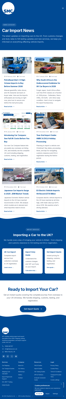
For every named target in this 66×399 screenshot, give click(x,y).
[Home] (8, 8)
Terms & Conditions (56, 371)
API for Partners (38, 374)
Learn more (38, 390)
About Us (20, 365)
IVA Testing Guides (39, 371)
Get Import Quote (31, 309)
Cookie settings (55, 380)
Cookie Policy (54, 368)
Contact (20, 378)
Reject (47, 393)
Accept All (39, 393)
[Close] (61, 384)
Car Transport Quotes (8, 368)
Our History (21, 368)
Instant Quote (6, 385)
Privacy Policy (55, 365)
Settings (55, 393)
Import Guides (38, 368)
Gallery (20, 374)
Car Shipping (5, 365)
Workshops (21, 371)
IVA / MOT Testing (7, 382)
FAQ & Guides (38, 365)
